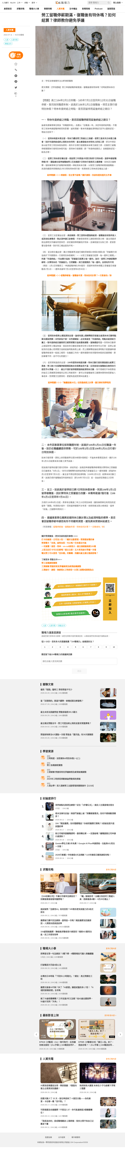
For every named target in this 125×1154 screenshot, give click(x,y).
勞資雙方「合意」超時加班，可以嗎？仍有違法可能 (64, 543)
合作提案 (61, 1137)
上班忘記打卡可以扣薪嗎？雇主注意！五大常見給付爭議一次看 (69, 550)
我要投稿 (48, 1137)
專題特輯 (48, 9)
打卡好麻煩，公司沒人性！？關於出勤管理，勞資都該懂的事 (68, 539)
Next (120, 1034)
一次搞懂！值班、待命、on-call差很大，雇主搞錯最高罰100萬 (69, 546)
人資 (6, 40)
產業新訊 (8, 9)
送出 (79, 671)
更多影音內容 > (110, 1015)
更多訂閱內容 (111, 869)
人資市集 (14, 40)
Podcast (98, 9)
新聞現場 (86, 9)
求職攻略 (20, 9)
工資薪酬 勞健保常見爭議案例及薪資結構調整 (61, 566)
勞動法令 (8, 44)
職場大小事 (34, 9)
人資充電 (60, 9)
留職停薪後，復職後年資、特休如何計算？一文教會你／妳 (78, 527)
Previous (36, 1034)
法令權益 (73, 9)
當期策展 (111, 9)
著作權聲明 (76, 1137)
